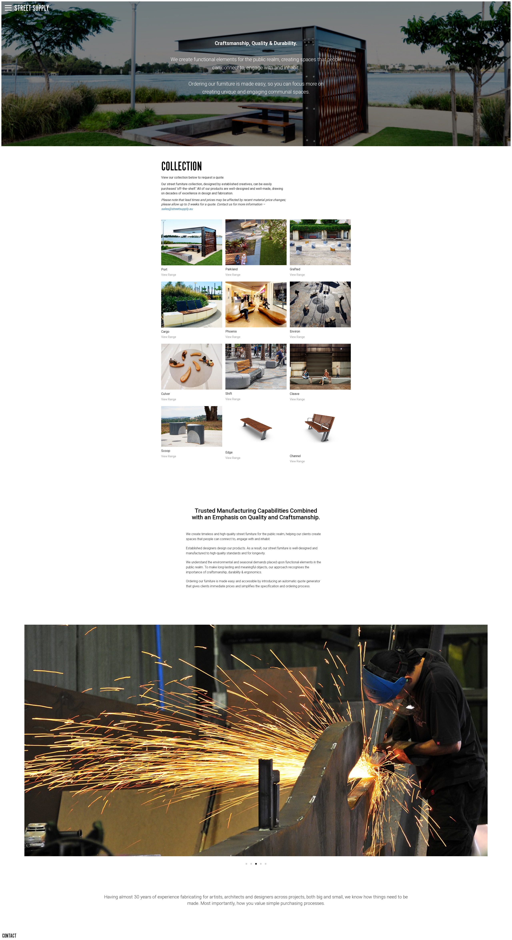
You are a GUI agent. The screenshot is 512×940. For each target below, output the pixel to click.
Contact (9, 936)
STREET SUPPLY (31, 8)
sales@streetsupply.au (177, 209)
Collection (181, 166)
